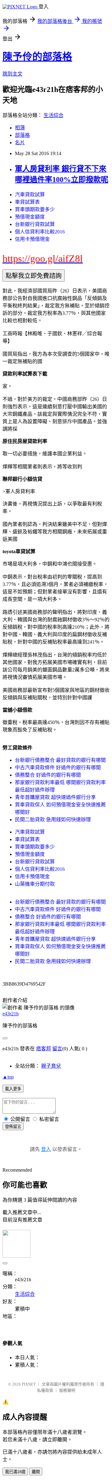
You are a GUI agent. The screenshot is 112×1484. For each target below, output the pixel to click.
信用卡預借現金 (32, 239)
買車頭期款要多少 (35, 209)
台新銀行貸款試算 (35, 224)
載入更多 (13, 1089)
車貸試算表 (27, 202)
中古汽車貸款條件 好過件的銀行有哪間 (58, 767)
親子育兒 (51, 1066)
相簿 (20, 127)
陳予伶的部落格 (37, 56)
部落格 (22, 135)
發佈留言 (13, 1126)
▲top (8, 1076)
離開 (36, 1471)
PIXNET (29, 1384)
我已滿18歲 (15, 1471)
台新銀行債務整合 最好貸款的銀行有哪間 (60, 760)
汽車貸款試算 (30, 194)
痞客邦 (43, 1048)
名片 (20, 142)
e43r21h (10, 1013)
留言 (57, 1048)
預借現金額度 (30, 216)
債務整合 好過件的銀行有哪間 (48, 775)
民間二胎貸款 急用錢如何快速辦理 (53, 819)
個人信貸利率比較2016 (40, 231)
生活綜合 (53, 115)
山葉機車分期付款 (35, 884)
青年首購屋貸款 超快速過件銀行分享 (55, 797)
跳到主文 (12, 73)
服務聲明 (67, 1390)
